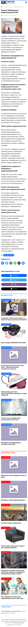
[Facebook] (2, 263)
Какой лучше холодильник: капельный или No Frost (11, 418)
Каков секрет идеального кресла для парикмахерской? (12, 546)
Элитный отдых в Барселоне (11, 523)
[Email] (23, 263)
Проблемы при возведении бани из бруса (14, 476)
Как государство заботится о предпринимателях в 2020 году (12, 597)
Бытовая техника (8, 255)
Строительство (6, 457)
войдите (23, 611)
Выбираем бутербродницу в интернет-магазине (11, 443)
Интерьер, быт (6, 482)
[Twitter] (19, 263)
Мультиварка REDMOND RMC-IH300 (13, 342)
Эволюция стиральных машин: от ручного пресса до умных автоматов (14, 318)
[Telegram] (6, 263)
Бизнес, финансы (6, 578)
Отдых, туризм (5, 505)
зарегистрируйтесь (10, 613)
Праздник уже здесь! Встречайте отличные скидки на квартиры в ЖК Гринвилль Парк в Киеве (12, 572)
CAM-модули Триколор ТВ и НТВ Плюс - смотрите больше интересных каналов (12, 367)
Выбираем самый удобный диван (13, 500)
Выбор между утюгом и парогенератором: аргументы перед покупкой (14, 393)
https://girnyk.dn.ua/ (18, 622)
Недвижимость (5, 552)
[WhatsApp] (14, 263)
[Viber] (10, 263)
